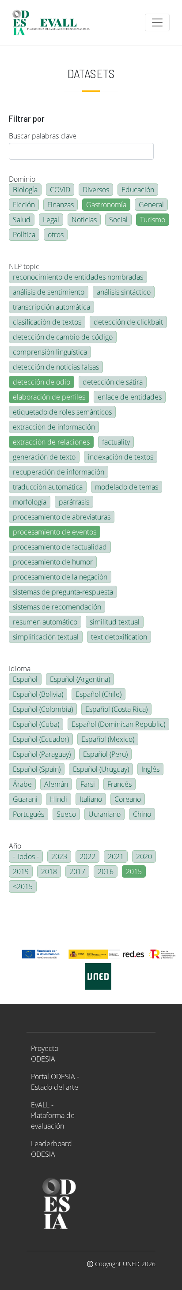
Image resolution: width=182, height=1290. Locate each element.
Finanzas (60, 204)
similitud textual (115, 622)
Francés (119, 784)
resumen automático (45, 622)
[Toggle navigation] (157, 22)
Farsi (87, 784)
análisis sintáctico (124, 292)
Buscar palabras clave (42, 136)
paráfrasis (74, 502)
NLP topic (24, 266)
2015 (134, 871)
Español (25, 679)
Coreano (127, 799)
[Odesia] (54, 22)
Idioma (19, 668)
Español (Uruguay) (101, 769)
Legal (51, 219)
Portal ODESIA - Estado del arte (55, 1082)
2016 (106, 871)
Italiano (91, 799)
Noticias (84, 219)
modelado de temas (126, 487)
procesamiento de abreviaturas (61, 517)
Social (118, 219)
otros (56, 234)
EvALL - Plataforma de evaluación (53, 1115)
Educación (137, 189)
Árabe (22, 784)
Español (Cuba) (36, 724)
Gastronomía (106, 204)
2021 (116, 856)
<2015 (23, 886)
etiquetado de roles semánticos (62, 412)
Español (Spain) (37, 769)
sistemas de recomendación (57, 607)
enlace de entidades (130, 397)
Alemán (56, 784)
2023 (59, 856)
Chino (142, 814)
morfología (29, 502)
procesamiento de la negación (60, 577)
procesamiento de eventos (54, 532)
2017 (77, 871)
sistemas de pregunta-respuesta (63, 592)
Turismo (152, 219)
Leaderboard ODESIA (51, 1149)
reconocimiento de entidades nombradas (78, 277)
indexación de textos (120, 457)
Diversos (96, 189)
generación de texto (44, 457)
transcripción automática (51, 307)
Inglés (150, 769)
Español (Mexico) (107, 739)
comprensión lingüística (50, 352)
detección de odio (41, 382)
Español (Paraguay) (42, 754)
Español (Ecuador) (41, 739)
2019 (21, 871)
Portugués (28, 814)
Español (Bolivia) (38, 694)
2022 (87, 856)
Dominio (22, 179)
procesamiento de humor (53, 562)
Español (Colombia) (43, 709)
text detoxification (119, 637)
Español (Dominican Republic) (118, 724)
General (151, 204)
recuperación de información (58, 472)
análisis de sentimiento (48, 292)
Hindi (58, 799)
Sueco (66, 814)
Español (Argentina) (80, 679)
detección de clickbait (128, 322)
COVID (60, 189)
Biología (25, 189)
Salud (21, 219)
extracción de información (54, 427)
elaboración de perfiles (49, 397)
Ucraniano (104, 814)
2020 (144, 856)
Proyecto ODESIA (44, 1053)
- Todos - (26, 856)
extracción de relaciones (51, 442)
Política (24, 234)
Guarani (25, 799)
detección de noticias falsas (56, 367)
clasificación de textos (47, 322)
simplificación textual (46, 637)
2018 (49, 871)
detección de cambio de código (63, 337)
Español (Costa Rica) (116, 709)
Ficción (24, 204)
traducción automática (48, 487)
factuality (116, 442)
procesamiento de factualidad (60, 547)
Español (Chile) (98, 694)
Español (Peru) (105, 754)
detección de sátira (113, 382)
